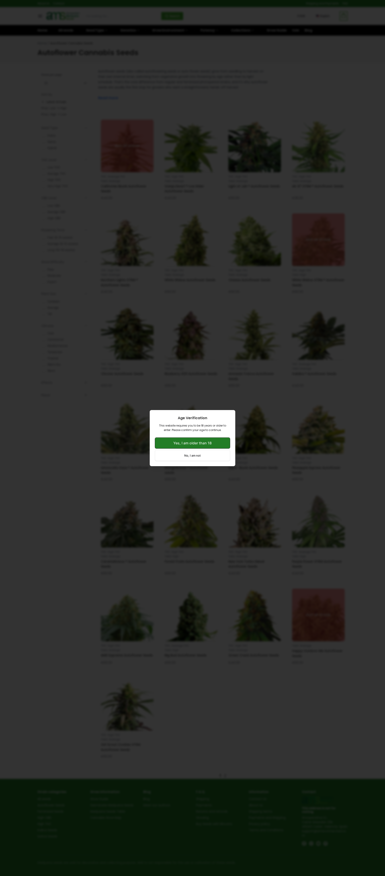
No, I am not (192, 455)
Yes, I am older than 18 (192, 443)
